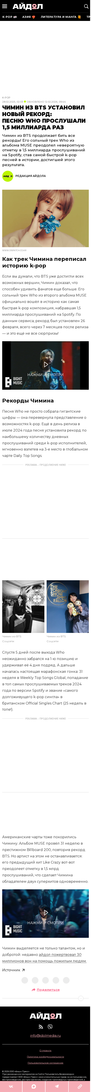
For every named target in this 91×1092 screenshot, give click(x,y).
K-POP (6, 97)
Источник (11, 970)
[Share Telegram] (57, 1086)
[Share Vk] (11, 1086)
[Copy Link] (80, 1086)
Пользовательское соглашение (45, 1062)
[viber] (50, 1026)
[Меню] (4, 6)
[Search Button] (86, 6)
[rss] (40, 1026)
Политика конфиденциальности (45, 1056)
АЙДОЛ (27, 6)
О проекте (45, 1050)
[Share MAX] (34, 1086)
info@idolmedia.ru (45, 1036)
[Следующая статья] (45, 998)
